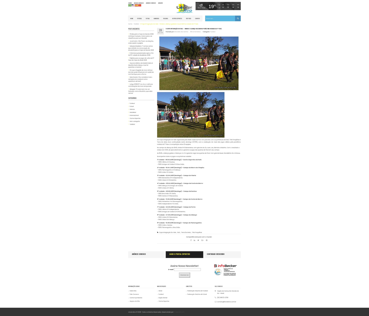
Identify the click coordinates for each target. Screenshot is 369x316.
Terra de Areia (186, 232)
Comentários (196, 32)
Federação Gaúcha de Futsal (197, 294)
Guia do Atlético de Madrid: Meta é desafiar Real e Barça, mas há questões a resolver (140, 65)
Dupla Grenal (163, 298)
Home (131, 18)
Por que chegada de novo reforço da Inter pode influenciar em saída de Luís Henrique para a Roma (141, 72)
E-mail (171, 269)
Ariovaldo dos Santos (181, 32)
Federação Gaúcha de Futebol (197, 291)
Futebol (139, 18)
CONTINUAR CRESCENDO (215, 254)
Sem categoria (135, 121)
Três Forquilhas (197, 232)
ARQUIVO (160, 3)
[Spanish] (136, 5)
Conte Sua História (136, 298)
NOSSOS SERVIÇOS (139, 3)
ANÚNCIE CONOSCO (139, 254)
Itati (178, 232)
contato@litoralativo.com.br (226, 302)
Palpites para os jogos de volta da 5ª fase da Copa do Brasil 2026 (141, 59)
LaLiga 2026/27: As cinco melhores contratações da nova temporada (140, 85)
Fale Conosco (134, 294)
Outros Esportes (177, 18)
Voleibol (165, 18)
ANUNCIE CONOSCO (151, 3)
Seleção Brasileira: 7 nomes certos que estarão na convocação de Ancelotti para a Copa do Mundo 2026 (141, 48)
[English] (133, 5)
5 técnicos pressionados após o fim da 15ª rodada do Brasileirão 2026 (141, 54)
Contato (197, 18)
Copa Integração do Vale (167, 232)
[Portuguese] (130, 5)
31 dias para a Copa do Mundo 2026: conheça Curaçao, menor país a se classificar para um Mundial (141, 36)
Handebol (156, 18)
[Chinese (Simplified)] (139, 5)
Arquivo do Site (135, 301)
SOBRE (130, 3)
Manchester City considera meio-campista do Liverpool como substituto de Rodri (140, 79)
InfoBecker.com (179, 312)
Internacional (134, 115)
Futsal (148, 18)
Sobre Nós (133, 291)
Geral (160, 291)
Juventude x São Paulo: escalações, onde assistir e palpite (141, 42)
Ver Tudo (188, 18)
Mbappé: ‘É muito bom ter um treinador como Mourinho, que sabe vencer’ (140, 91)
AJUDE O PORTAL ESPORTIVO (179, 254)
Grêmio (132, 109)
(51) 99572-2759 (222, 297)
